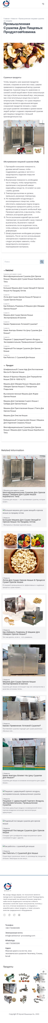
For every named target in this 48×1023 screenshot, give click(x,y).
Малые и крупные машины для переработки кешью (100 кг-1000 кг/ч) (23, 378)
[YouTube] (4, 915)
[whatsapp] (19, 915)
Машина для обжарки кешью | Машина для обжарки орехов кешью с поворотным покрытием (22, 387)
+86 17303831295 (12, 928)
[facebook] (9, 915)
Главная (7, 18)
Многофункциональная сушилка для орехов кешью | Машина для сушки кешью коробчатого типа (24, 279)
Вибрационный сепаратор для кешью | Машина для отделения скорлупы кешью (24, 421)
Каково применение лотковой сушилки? (21, 324)
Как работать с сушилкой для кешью (19, 357)
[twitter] (14, 915)
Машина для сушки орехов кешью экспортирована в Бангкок (18, 316)
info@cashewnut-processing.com (20, 935)
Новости (6, 286)
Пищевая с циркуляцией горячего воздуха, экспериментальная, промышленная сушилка (23, 340)
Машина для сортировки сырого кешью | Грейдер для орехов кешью (21, 402)
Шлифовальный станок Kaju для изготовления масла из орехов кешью (23, 370)
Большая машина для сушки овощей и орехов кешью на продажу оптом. (24, 289)
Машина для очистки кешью (15, 415)
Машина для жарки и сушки (12, 274)
